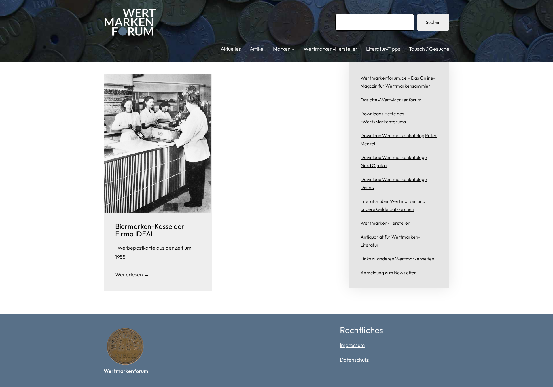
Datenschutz (354, 359)
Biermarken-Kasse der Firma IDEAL (149, 230)
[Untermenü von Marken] (293, 49)
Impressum (352, 345)
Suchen (433, 22)
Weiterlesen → (132, 274)
